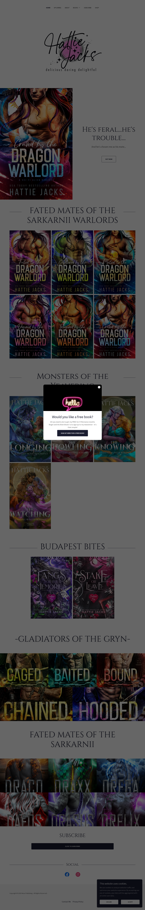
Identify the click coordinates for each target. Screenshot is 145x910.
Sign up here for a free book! (72, 433)
